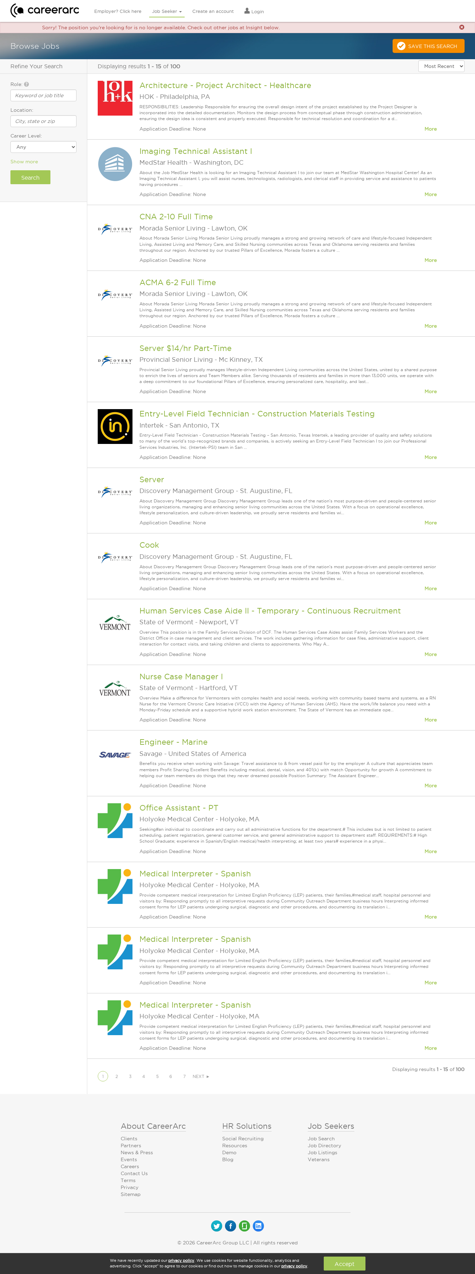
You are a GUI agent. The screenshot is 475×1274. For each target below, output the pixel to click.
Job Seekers (331, 1126)
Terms (128, 1180)
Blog (227, 1159)
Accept (344, 1264)
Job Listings (322, 1152)
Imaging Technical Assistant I (195, 151)
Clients (129, 1138)
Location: (21, 110)
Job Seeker (165, 11)
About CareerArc (153, 1126)
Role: (17, 84)
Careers (130, 1166)
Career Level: (26, 136)
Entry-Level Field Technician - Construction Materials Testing (257, 413)
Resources (234, 1145)
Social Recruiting (243, 1138)
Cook (149, 545)
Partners (131, 1145)
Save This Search (432, 46)
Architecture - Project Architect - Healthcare (225, 85)
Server (151, 479)
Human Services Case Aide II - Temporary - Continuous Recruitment (270, 611)
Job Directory (324, 1145)
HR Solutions (247, 1126)
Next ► (201, 1076)
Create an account (213, 11)
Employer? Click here (118, 11)
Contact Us (134, 1173)
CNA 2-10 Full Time (176, 216)
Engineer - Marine (173, 742)
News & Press (137, 1152)
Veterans (319, 1159)
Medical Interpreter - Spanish (195, 873)
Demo (229, 1152)
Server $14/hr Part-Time (185, 348)
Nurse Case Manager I (181, 676)
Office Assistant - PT (178, 808)
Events (129, 1159)
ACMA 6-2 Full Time (177, 282)
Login (257, 11)
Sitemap (130, 1194)
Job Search (321, 1138)
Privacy (129, 1187)
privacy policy (181, 1260)
